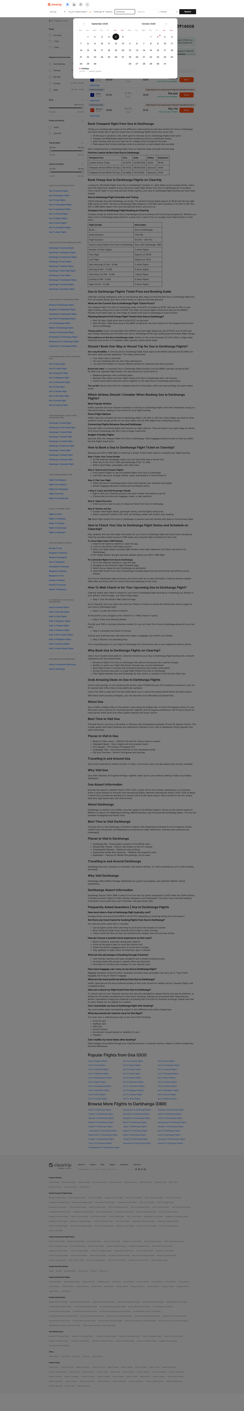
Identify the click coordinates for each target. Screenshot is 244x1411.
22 (88, 57)
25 (109, 57)
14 (81, 50)
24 (102, 57)
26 (116, 57)
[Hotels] (74, 4)
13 (123, 43)
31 (165, 63)
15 (88, 50)
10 (102, 43)
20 (123, 50)
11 (109, 43)
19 (116, 50)
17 (102, 50)
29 (88, 63)
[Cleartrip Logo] (55, 4)
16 (95, 50)
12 (116, 43)
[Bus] (80, 4)
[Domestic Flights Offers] (87, 4)
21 (81, 57)
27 (123, 57)
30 (95, 63)
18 (109, 50)
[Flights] (67, 4)
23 (95, 57)
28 (81, 63)
